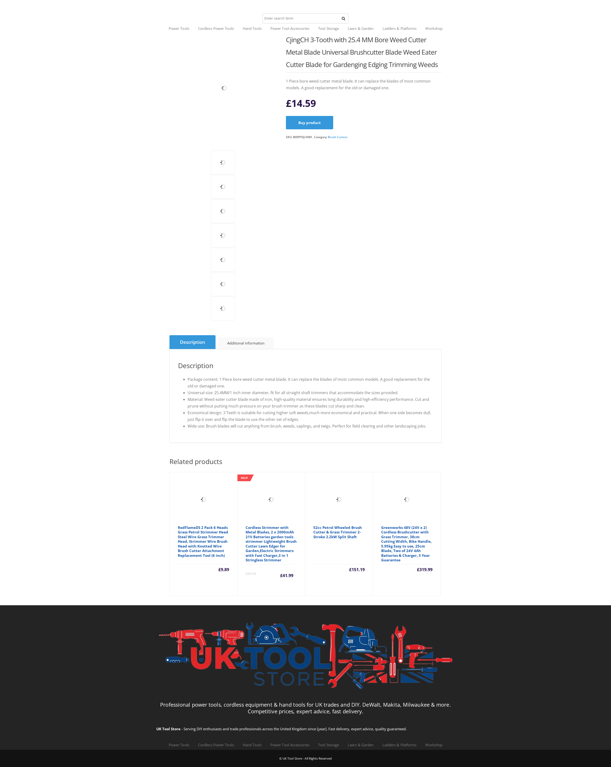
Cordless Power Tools (216, 28)
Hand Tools (252, 28)
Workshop (433, 28)
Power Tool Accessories (289, 28)
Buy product (309, 122)
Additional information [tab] (245, 343)
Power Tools (179, 28)
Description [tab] (192, 342)
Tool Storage (328, 28)
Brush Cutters (338, 137)
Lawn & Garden (361, 28)
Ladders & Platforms (400, 28)
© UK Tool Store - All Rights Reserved (305, 758)
